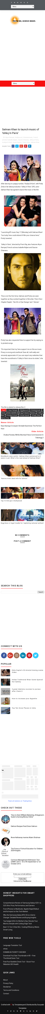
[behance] (30, 1011)
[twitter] (14, 2)
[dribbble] (24, 1011)
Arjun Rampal (9, 137)
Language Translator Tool (12, 945)
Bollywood (18, 137)
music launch (17, 142)
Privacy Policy (8, 983)
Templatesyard (20, 1005)
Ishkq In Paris (34, 140)
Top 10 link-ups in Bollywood (11, 501)
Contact (6, 993)
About (5, 980)
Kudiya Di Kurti (7, 142)
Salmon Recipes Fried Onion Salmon (24, 826)
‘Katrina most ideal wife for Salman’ (14, 478)
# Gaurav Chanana (29, 413)
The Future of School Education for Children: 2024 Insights (27, 850)
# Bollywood (24, 410)
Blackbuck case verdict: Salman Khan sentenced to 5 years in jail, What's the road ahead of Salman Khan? (21, 457)
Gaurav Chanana (23, 140)
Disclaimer (7, 987)
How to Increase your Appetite (24, 698)
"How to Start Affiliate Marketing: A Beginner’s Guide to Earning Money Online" (27, 816)
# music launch (24, 415)
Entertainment (27, 137)
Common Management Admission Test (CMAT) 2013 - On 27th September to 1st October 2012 (26, 862)
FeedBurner (27, 881)
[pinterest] (21, 2)
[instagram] (27, 2)
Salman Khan (35, 142)
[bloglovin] (20, 1011)
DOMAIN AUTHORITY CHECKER (14, 952)
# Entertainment (35, 410)
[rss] (24, 2)
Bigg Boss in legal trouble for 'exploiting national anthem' (22, 523)
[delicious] (37, 1011)
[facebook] (11, 2)
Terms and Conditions (11, 990)
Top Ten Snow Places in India (24, 708)
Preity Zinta (26, 142)
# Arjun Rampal (12, 410)
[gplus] (18, 2)
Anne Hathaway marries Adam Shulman (25, 837)
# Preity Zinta (36, 415)
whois (5, 949)
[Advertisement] (22, 55)
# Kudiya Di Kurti (11, 415)
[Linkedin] (31, 2)
